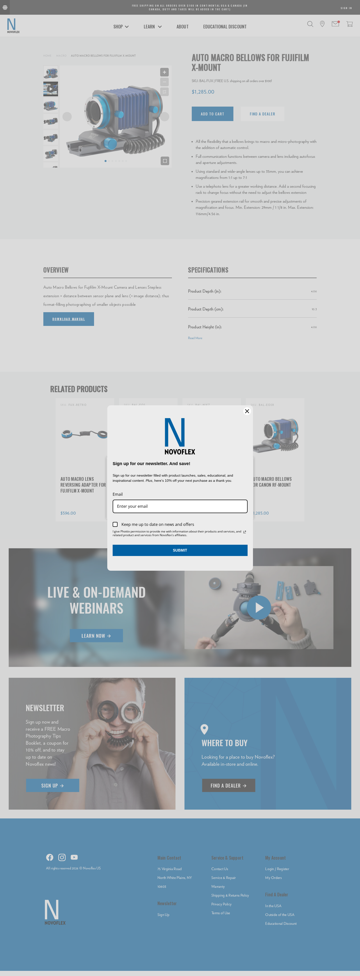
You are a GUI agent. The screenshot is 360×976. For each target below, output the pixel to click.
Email (118, 494)
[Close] (247, 411)
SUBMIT (180, 550)
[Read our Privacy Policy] (245, 532)
